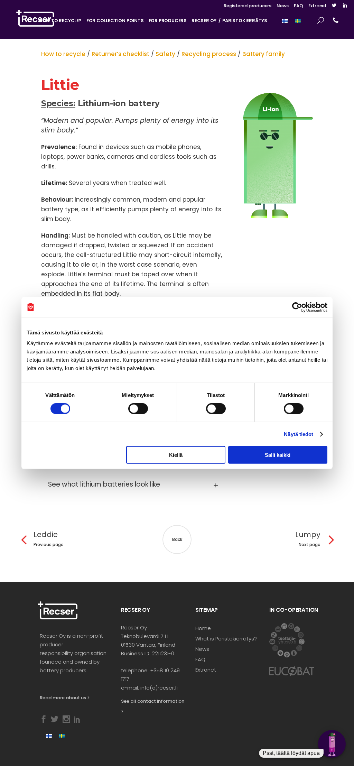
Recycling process (208, 54)
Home (203, 628)
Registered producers (247, 5)
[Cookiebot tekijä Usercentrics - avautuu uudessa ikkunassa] (297, 307)
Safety (165, 54)
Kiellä (176, 455)
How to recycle (63, 54)
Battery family (263, 54)
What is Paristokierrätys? (226, 638)
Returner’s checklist (120, 54)
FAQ (298, 5)
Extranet (317, 5)
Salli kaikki (277, 455)
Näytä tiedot (298, 434)
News (283, 5)
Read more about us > (65, 697)
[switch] (138, 408)
